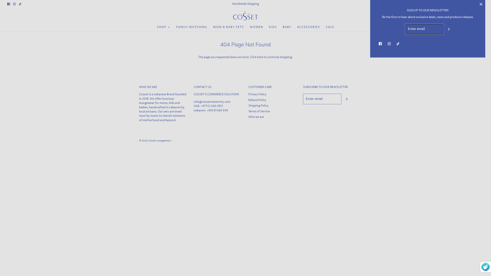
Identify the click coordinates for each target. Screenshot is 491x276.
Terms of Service (259, 111)
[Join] (346, 99)
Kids (273, 27)
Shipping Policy (258, 106)
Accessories (308, 27)
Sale (330, 27)
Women (256, 27)
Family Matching (191, 27)
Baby (287, 27)
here (260, 57)
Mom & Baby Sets (228, 27)
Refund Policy (257, 100)
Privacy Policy (257, 94)
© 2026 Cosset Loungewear (154, 140)
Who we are (256, 117)
